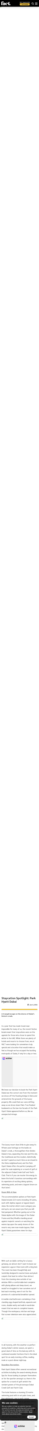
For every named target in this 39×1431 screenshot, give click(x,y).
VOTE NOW (25, 4)
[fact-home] (6, 3)
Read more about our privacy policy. (17, 1413)
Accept (31, 1417)
